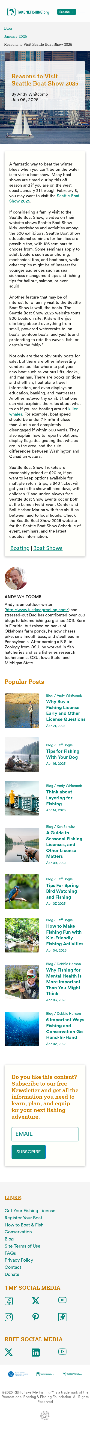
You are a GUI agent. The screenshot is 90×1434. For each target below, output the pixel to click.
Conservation (18, 1232)
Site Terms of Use (22, 1246)
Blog (8, 28)
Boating (20, 548)
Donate (12, 1274)
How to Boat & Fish (24, 1225)
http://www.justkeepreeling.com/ (37, 610)
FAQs (10, 1253)
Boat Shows (48, 548)
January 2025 (15, 36)
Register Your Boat (23, 1218)
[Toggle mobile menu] (82, 11)
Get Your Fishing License (30, 1211)
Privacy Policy (19, 1260)
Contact (13, 1267)
